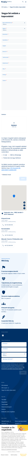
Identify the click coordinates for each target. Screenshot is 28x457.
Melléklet (3, 114)
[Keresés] (23, 2)
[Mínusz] (24, 205)
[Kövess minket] (2, 335)
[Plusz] (24, 202)
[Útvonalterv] (24, 208)
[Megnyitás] (26, 2)
